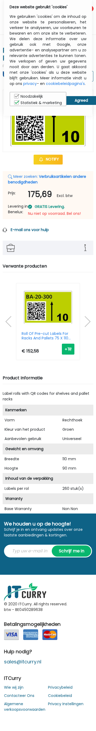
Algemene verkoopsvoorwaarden (24, 706)
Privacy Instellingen (65, 704)
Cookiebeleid (60, 695)
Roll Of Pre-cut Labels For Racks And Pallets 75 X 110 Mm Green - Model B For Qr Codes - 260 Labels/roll (47, 335)
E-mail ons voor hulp (30, 229)
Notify (52, 159)
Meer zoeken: (47, 179)
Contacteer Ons (19, 695)
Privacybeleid (60, 687)
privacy (30, 83)
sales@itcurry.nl (22, 661)
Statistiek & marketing (41, 102)
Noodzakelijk (32, 96)
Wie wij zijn (13, 687)
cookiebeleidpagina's (65, 83)
